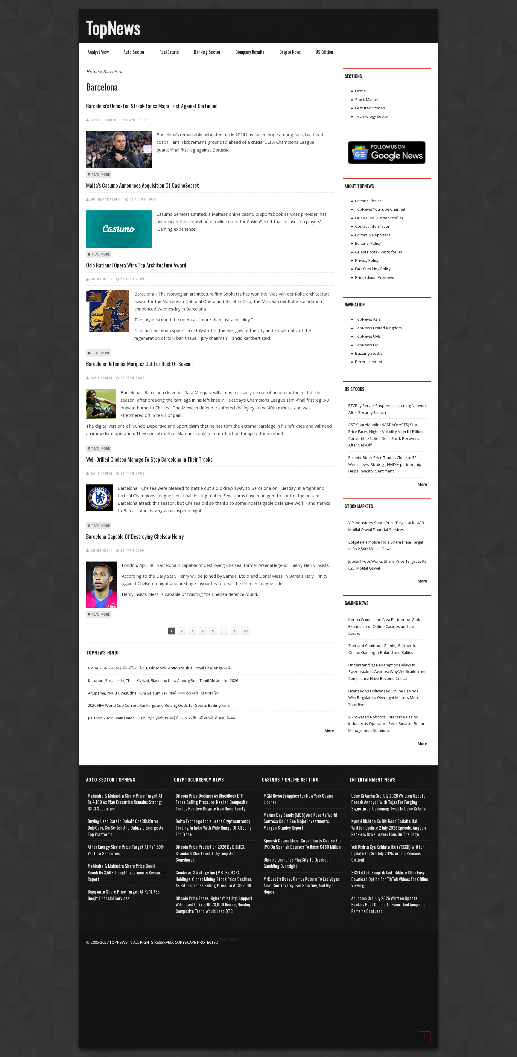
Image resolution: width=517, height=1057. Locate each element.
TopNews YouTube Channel (380, 209)
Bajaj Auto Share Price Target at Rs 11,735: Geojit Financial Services (124, 894)
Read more (101, 174)
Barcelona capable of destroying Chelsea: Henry (135, 536)
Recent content (368, 361)
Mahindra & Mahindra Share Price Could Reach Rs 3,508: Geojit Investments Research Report (126, 872)
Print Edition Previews (374, 277)
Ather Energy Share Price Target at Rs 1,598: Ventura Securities (126, 850)
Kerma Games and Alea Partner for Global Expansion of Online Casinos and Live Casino (385, 626)
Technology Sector (371, 116)
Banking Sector (207, 52)
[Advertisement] (258, 987)
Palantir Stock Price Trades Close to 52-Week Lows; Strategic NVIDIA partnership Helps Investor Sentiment (384, 464)
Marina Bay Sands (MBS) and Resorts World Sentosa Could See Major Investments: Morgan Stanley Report (300, 821)
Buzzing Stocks (368, 353)
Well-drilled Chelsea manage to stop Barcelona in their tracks (149, 459)
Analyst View (98, 52)
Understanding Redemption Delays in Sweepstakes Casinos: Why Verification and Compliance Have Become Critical (387, 671)
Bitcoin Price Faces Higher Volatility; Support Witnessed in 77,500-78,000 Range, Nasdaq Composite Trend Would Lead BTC (214, 904)
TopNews (113, 27)
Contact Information (372, 226)
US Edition (324, 52)
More (329, 730)
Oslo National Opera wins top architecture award (136, 265)
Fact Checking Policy (372, 268)
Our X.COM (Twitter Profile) (379, 218)
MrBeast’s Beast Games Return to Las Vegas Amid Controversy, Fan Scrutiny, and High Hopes (302, 885)
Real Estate (169, 52)
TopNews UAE (367, 336)
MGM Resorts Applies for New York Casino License (298, 799)
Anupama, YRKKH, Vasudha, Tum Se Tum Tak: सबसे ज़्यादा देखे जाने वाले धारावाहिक (153, 693)
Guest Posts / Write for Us (378, 252)
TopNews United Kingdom (378, 328)
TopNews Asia (368, 319)
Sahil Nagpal (101, 377)
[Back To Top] (425, 1036)
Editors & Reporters (372, 235)
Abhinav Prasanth (106, 199)
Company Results (249, 52)
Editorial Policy (368, 243)
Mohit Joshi (101, 278)
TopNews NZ (366, 345)
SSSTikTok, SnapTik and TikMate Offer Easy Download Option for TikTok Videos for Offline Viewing (389, 878)
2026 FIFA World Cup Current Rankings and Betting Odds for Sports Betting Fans (159, 705)
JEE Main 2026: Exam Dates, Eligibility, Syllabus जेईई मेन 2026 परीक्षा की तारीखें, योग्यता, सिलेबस (162, 718)
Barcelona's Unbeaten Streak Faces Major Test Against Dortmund (152, 106)
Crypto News (290, 52)
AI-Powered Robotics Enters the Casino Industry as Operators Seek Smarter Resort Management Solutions (387, 723)
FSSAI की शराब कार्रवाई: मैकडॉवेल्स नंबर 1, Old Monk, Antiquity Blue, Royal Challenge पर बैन (160, 668)
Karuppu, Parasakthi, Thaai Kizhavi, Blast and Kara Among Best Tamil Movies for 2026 (163, 680)
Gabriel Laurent (104, 119)
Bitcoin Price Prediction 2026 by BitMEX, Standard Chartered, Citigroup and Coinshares (210, 853)
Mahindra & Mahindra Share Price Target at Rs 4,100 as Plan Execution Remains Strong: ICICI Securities (125, 802)
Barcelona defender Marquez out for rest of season (139, 364)
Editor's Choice (368, 201)
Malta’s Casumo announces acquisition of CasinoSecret (142, 185)
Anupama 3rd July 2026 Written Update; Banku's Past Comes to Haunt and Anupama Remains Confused (388, 904)
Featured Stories (370, 108)
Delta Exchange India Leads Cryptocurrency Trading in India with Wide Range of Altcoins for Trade (213, 827)
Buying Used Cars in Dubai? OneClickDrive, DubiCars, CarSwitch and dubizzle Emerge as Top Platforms (125, 827)
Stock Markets (368, 99)
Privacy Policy (366, 260)
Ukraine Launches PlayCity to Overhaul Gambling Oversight (296, 862)
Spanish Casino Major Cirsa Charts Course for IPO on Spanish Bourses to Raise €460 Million (302, 843)
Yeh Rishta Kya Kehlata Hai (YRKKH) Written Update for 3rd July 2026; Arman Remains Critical (388, 853)
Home (92, 71)
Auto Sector (134, 52)
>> (246, 630)
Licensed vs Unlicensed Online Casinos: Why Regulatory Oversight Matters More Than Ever (383, 697)
